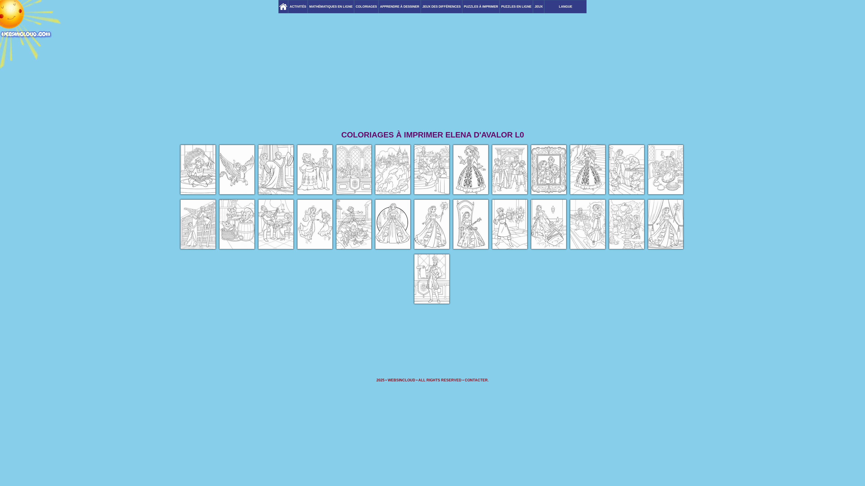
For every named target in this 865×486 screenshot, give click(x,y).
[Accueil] (283, 6)
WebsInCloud (401, 380)
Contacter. (477, 380)
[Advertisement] (432, 94)
